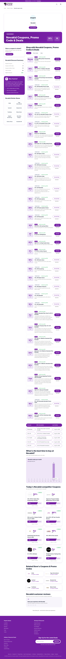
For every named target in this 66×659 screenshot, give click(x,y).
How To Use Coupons (27, 654)
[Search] (56, 4)
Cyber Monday (6, 648)
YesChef (9, 107)
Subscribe (56, 641)
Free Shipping (36, 626)
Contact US (14, 654)
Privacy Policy (20, 654)
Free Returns (36, 633)
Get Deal (57, 59)
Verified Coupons (37, 630)
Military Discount (37, 624)
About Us (9, 654)
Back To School (7, 639)
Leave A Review (33, 27)
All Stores (34, 654)
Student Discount (37, 623)
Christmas (6, 646)
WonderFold (19, 107)
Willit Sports (6, 628)
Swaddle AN (19, 121)
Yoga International (19, 103)
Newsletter (36, 631)
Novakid (33, 23)
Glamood (5, 626)
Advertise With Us (40, 654)
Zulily (9, 103)
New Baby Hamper (19, 117)
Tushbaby (10, 112)
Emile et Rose (10, 121)
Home (5, 8)
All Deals (28, 53)
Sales (42, 53)
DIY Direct (6, 624)
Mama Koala (19, 112)
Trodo (5, 630)
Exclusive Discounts (37, 628)
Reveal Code (56, 86)
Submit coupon (9, 54)
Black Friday (6, 645)
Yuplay (5, 631)
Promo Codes (35, 53)
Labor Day (6, 643)
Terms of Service (47, 654)
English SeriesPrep (9, 117)
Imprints (56, 654)
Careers (52, 654)
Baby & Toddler (10, 8)
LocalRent (6, 623)
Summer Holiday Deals (8, 641)
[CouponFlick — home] (8, 4)
